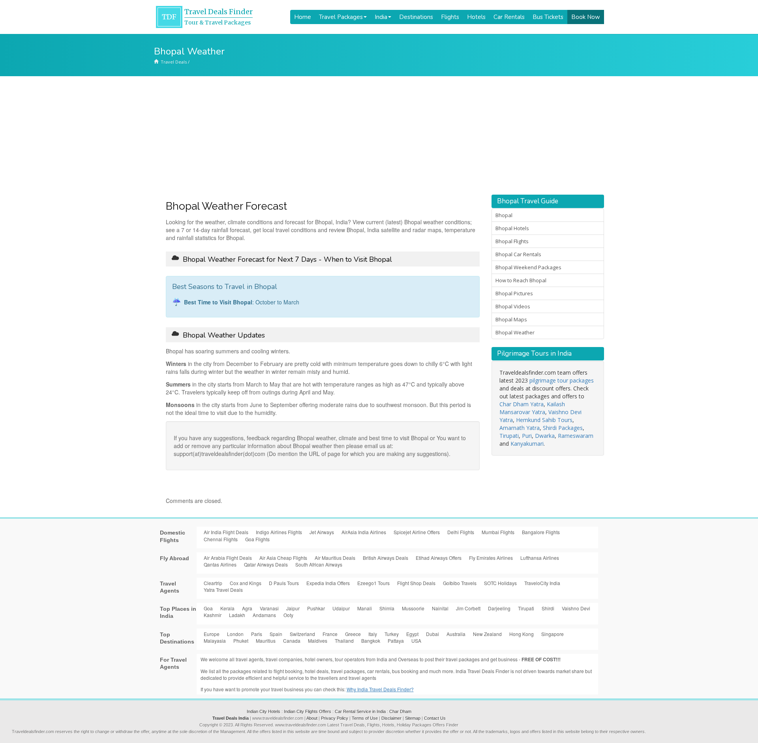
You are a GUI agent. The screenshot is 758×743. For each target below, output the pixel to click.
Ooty (288, 615)
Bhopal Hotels (512, 228)
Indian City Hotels (263, 711)
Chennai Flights (221, 539)
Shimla (386, 608)
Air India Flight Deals (226, 532)
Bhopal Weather (515, 332)
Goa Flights (257, 539)
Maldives (317, 640)
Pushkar (316, 608)
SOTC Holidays (500, 583)
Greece (353, 633)
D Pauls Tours (284, 583)
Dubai (432, 633)
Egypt (412, 633)
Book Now (585, 17)
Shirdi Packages (563, 428)
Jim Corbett (468, 608)
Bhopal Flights (512, 241)
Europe (212, 633)
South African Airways (318, 564)
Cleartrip (213, 583)
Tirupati (509, 435)
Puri (527, 435)
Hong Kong (521, 633)
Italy (372, 633)
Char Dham (400, 711)
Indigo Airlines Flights (279, 532)
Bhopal (503, 215)
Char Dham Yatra (521, 404)
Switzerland (302, 633)
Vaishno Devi (576, 608)
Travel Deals (174, 62)
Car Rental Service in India (360, 711)
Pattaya (396, 640)
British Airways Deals (385, 557)
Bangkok (370, 640)
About (311, 718)
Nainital (440, 608)
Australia (456, 633)
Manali (364, 608)
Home (302, 17)
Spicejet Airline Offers (417, 532)
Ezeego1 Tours (373, 583)
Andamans (264, 615)
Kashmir (212, 615)
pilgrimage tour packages (561, 380)
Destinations (416, 17)
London (235, 633)
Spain (276, 633)
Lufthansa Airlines (539, 557)
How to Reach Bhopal (520, 280)
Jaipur (293, 608)
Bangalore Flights (541, 532)
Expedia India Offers (328, 583)
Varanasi (269, 608)
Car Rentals (509, 17)
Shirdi (548, 608)
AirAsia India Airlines (363, 532)
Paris (256, 633)
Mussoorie (413, 608)
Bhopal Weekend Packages (528, 267)
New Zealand (487, 633)
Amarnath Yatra (519, 428)
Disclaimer (391, 718)
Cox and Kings (245, 583)
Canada (291, 640)
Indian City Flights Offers (307, 711)
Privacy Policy (334, 718)
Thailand (344, 640)
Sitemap (412, 718)
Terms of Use (365, 718)
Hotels (476, 17)
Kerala (227, 608)
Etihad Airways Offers (439, 557)
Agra (247, 608)
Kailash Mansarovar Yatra (532, 408)
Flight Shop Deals (416, 583)
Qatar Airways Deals (266, 564)
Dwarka (545, 435)
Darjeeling (499, 608)
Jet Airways (322, 532)
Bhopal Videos (512, 306)
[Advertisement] (379, 135)
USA (416, 640)
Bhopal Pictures (514, 293)
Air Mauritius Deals (335, 557)
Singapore (552, 633)
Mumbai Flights (498, 532)
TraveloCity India (542, 583)
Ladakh (237, 615)
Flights (450, 17)
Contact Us (435, 718)
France (330, 633)
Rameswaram (575, 435)
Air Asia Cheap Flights (283, 557)
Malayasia (215, 640)
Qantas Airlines (220, 564)
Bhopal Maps (511, 319)
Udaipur (341, 608)
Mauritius (266, 640)
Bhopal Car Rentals (518, 254)
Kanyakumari (527, 443)
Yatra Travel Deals (223, 589)
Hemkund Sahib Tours (544, 420)
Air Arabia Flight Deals (228, 557)
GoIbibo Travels (460, 583)
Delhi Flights (460, 532)
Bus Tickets (548, 17)
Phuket (240, 640)
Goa (208, 608)
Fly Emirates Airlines (491, 557)
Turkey (392, 633)
